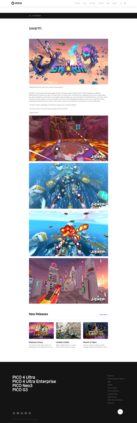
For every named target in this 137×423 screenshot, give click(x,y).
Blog (108, 3)
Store (84, 3)
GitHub (110, 385)
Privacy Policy (112, 388)
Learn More (103, 315)
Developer (92, 3)
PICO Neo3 (22, 385)
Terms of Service (113, 391)
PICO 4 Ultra (23, 377)
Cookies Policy (113, 394)
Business (101, 3)
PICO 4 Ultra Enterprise (34, 381)
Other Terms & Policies (115, 400)
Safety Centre (112, 397)
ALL (30, 16)
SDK (109, 382)
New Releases (37, 16)
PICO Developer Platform (116, 379)
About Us (111, 403)
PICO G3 (20, 389)
